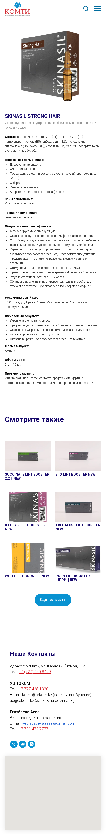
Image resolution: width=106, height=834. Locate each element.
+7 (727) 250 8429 (35, 671)
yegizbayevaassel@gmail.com (48, 723)
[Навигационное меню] (97, 8)
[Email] (22, 744)
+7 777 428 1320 (33, 689)
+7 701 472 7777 (33, 729)
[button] (86, 8)
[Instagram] (31, 744)
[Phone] (14, 744)
